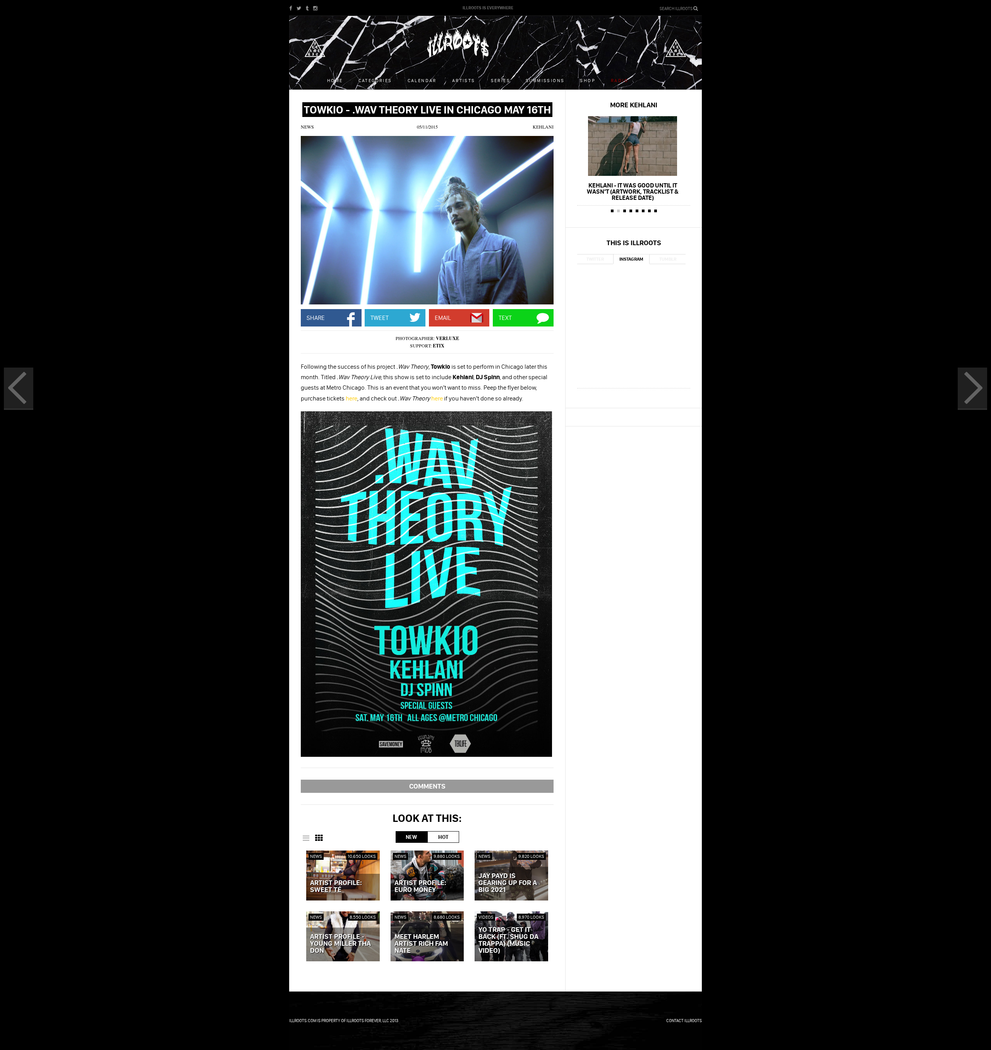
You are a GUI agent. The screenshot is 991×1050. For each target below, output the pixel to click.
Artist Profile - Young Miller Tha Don (340, 944)
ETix (438, 345)
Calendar (422, 80)
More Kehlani (633, 104)
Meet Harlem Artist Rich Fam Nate (421, 944)
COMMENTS (427, 786)
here (351, 398)
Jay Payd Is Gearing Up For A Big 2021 (507, 883)
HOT (443, 836)
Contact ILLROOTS (684, 1020)
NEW (411, 836)
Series (500, 80)
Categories (375, 80)
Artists (463, 80)
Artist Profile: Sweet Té (336, 886)
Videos (486, 917)
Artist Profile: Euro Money (420, 886)
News (307, 127)
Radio (619, 80)
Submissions (545, 80)
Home (335, 80)
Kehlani (543, 127)
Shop (587, 80)
